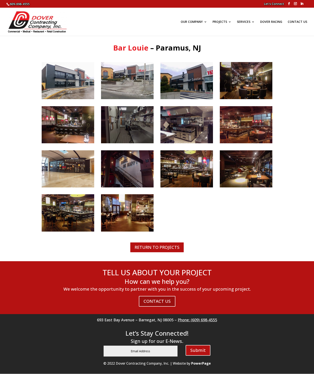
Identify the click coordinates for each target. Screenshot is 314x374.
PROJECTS (220, 22)
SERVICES (243, 22)
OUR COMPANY (192, 22)
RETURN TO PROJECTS (157, 247)
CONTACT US (297, 22)
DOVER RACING (271, 22)
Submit (198, 350)
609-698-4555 (19, 4)
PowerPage (201, 363)
